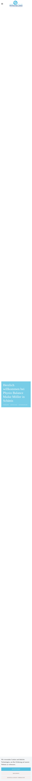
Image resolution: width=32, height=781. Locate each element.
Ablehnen (16, 773)
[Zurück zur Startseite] (16, 3)
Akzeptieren (16, 769)
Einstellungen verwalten (16, 777)
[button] (2, 3)
